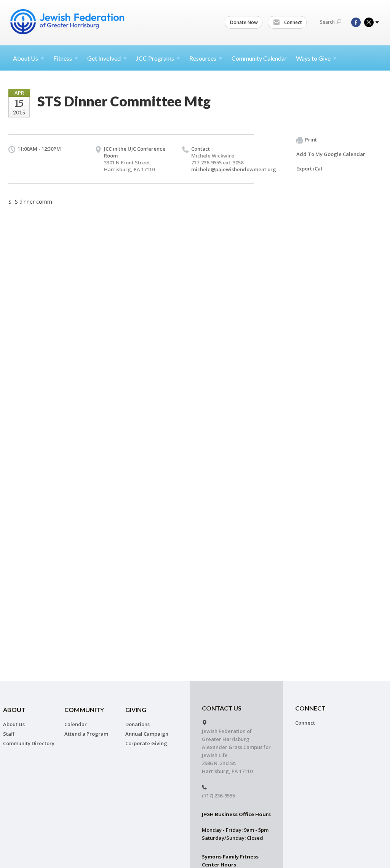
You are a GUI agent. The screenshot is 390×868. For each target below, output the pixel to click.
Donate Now (244, 22)
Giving (135, 709)
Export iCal (309, 168)
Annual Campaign (146, 733)
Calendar (75, 724)
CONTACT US (221, 708)
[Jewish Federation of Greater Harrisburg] (68, 21)
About (25, 58)
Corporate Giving (146, 743)
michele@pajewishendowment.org (233, 169)
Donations (137, 724)
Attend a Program (86, 733)
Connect (292, 22)
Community (84, 709)
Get (104, 58)
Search (327, 22)
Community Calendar (259, 58)
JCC (155, 58)
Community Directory (28, 743)
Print (311, 139)
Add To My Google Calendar (330, 154)
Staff (8, 733)
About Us (14, 724)
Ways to (313, 58)
